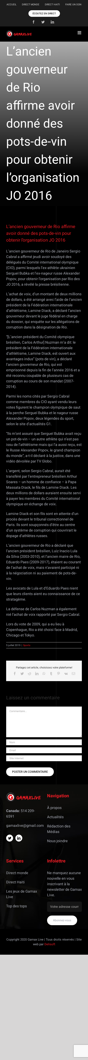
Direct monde (17, 873)
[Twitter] (9, 838)
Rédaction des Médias (58, 829)
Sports (26, 645)
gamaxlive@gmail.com (25, 825)
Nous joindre (57, 841)
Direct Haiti (15, 882)
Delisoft (49, 944)
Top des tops (16, 906)
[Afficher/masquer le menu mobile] (80, 33)
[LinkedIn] (18, 838)
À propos (54, 808)
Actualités (55, 817)
